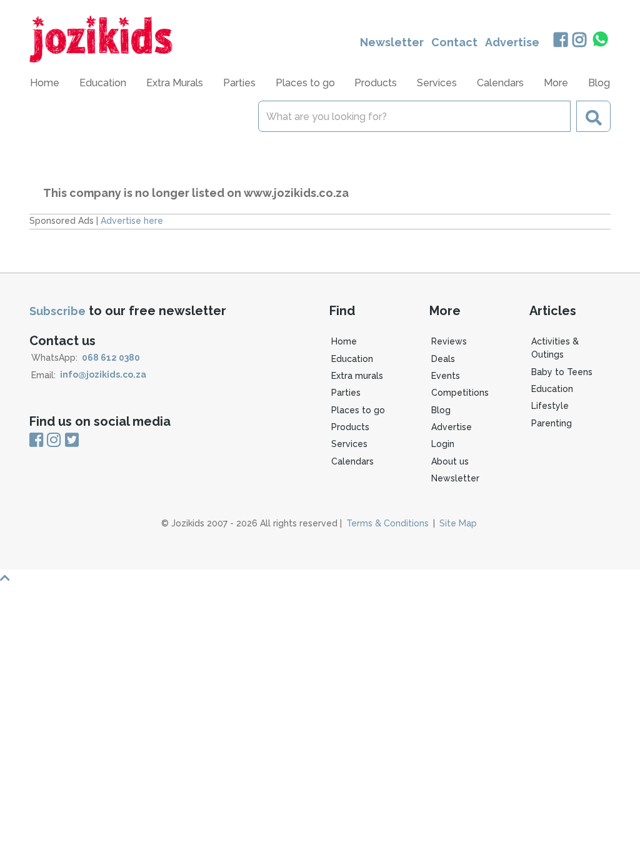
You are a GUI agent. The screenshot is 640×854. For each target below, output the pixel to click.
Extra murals (357, 376)
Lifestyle (550, 406)
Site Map (458, 523)
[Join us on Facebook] (560, 41)
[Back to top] (320, 578)
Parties (346, 393)
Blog (599, 83)
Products (350, 427)
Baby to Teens (561, 372)
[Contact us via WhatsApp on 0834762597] (601, 39)
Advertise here (132, 221)
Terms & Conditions (387, 523)
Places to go (358, 410)
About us (450, 461)
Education (352, 359)
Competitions (460, 393)
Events (445, 376)
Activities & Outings (555, 347)
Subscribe (57, 311)
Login (442, 444)
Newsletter (392, 42)
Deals (443, 359)
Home (44, 83)
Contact (454, 42)
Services (349, 444)
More (556, 83)
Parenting (551, 423)
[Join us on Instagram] (580, 41)
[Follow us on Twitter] (72, 440)
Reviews (449, 341)
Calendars (500, 83)
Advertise (512, 42)
